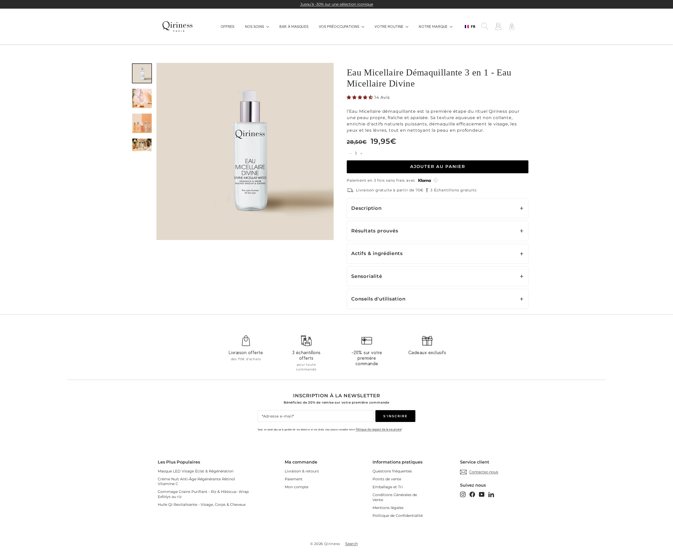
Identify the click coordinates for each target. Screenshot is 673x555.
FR (473, 26)
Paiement (294, 479)
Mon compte (296, 487)
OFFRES (227, 26)
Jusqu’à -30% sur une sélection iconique (336, 4)
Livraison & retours (302, 471)
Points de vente (387, 479)
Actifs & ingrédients (377, 253)
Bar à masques (293, 26)
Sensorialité (366, 276)
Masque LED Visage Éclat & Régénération (195, 471)
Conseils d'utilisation (378, 299)
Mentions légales (388, 507)
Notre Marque (433, 26)
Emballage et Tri (388, 487)
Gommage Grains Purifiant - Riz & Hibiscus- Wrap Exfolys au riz (203, 494)
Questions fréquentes (392, 471)
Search (351, 543)
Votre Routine (389, 26)
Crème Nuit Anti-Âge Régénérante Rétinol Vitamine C (196, 481)
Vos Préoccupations (339, 26)
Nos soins (255, 26)
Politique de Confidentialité (398, 515)
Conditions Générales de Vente (395, 497)
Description (366, 208)
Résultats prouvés (374, 230)
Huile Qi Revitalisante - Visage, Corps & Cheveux (202, 504)
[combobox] (470, 26)
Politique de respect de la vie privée (378, 429)
